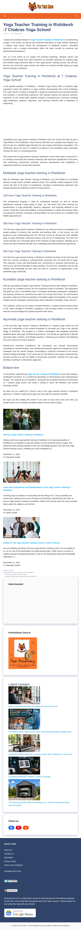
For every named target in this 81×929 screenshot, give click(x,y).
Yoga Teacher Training (10, 572)
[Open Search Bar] (76, 16)
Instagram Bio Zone (12, 871)
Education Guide (9, 570)
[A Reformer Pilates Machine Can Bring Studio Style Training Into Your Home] (24, 743)
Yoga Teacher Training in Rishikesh (25, 572)
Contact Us (9, 854)
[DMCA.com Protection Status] (10, 882)
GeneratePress (64, 925)
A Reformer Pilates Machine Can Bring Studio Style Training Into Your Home (40, 754)
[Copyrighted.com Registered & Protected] (10, 891)
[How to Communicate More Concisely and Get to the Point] (24, 695)
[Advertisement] (40, 122)
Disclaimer (8, 857)
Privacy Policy (10, 861)
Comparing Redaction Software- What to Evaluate (29, 777)
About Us (8, 850)
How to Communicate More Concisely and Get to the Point (33, 706)
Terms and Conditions (13, 865)
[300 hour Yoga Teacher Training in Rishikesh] (21, 429)
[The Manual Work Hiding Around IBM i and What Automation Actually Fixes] (24, 719)
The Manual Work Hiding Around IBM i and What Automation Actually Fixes (40, 732)
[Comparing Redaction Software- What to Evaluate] (24, 766)
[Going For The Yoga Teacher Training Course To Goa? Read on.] (21, 537)
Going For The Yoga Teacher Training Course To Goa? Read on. (32, 543)
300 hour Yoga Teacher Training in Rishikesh (23, 435)
